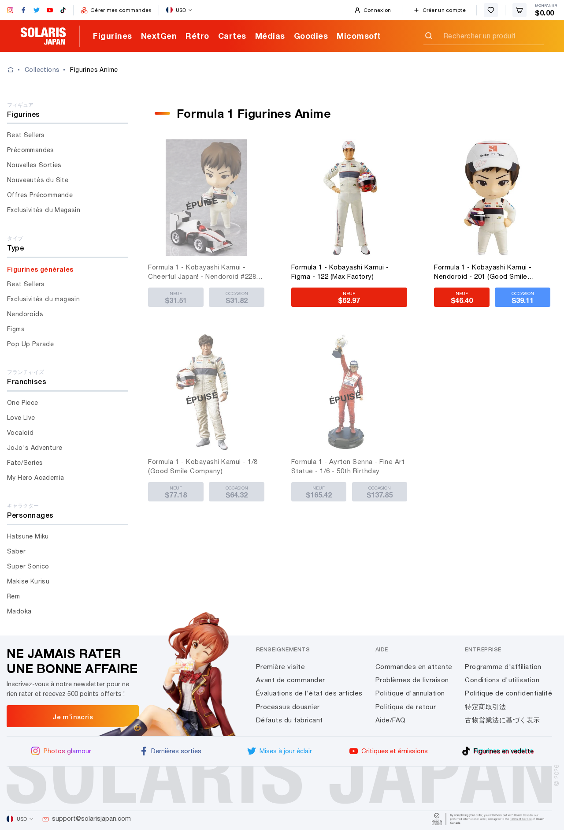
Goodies (311, 36)
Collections (42, 69)
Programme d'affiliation (503, 666)
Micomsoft (359, 36)
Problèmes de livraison (412, 680)
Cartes (232, 36)
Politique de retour (405, 706)
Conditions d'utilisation (502, 680)
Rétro (197, 36)
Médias (270, 36)
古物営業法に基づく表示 (502, 720)
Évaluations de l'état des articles (309, 693)
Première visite (280, 666)
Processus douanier (288, 706)
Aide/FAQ (390, 720)
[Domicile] (16, 69)
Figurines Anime (94, 69)
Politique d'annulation (410, 693)
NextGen (159, 36)
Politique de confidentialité (508, 693)
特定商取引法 (485, 706)
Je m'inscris (72, 717)
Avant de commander (290, 680)
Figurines (112, 36)
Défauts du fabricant (289, 720)
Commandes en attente (414, 666)
